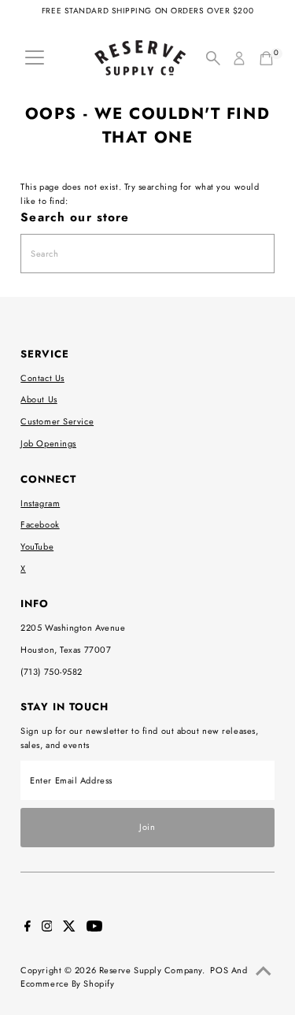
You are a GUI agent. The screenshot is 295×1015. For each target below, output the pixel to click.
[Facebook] (27, 928)
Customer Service (57, 421)
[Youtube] (94, 928)
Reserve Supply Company (150, 970)
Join (147, 827)
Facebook (39, 524)
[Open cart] (266, 58)
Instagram (40, 503)
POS (219, 970)
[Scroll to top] (263, 971)
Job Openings (48, 443)
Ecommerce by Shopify (67, 983)
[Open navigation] (34, 58)
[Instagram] (47, 928)
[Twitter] (69, 928)
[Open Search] (213, 58)
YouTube (36, 546)
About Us (38, 399)
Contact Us (42, 378)
